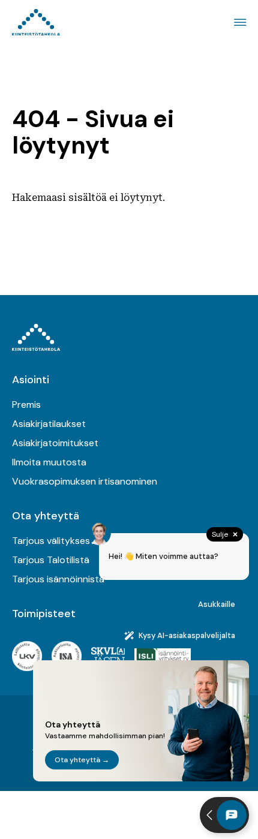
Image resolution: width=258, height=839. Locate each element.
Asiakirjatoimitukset (55, 443)
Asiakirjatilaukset (49, 423)
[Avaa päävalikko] (238, 22)
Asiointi (30, 379)
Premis (26, 404)
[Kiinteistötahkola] (36, 22)
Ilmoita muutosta (49, 462)
